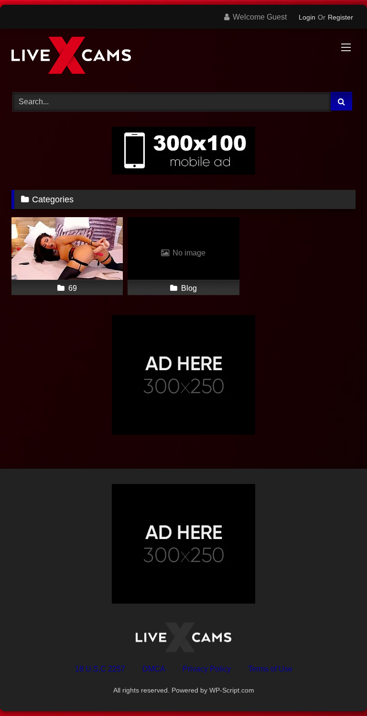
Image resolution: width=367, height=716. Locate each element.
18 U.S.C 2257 (100, 669)
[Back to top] (337, 687)
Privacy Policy (207, 669)
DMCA (153, 669)
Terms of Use (270, 669)
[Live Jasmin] (183, 56)
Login (307, 17)
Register (340, 17)
